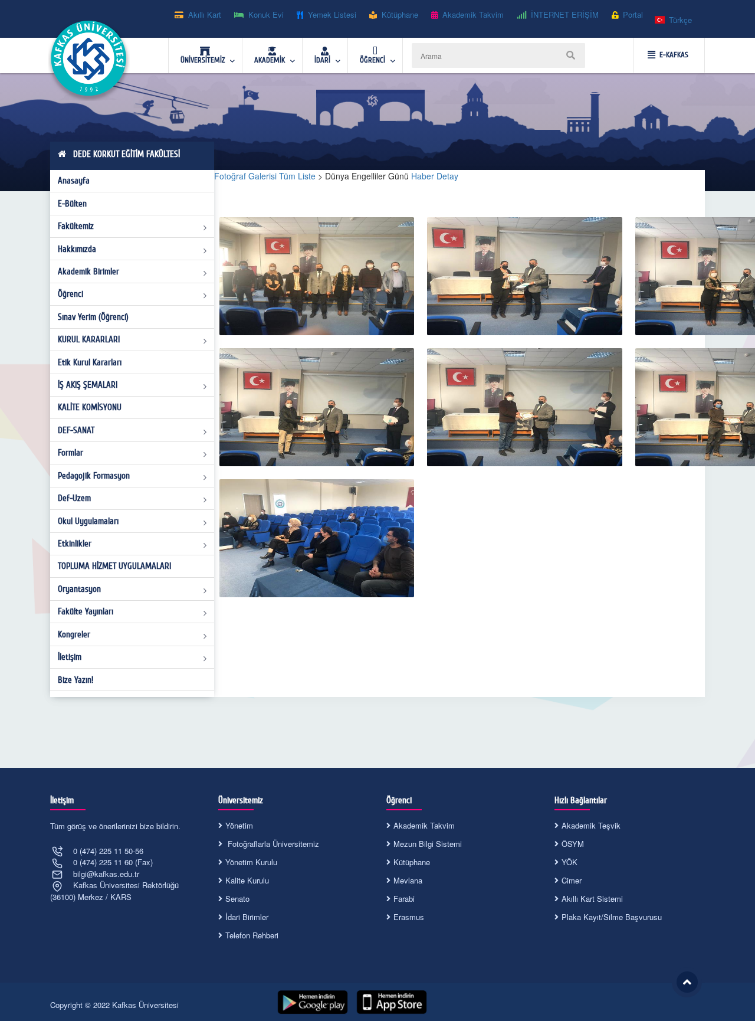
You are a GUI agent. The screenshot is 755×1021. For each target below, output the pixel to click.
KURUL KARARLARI (89, 339)
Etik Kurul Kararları (90, 362)
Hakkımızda (77, 249)
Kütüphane (411, 862)
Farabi (404, 898)
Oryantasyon (79, 589)
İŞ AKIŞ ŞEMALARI (87, 384)
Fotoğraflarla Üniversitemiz (272, 843)
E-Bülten (72, 203)
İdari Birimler (246, 916)
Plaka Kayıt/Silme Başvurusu (612, 916)
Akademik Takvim (424, 825)
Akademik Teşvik (591, 825)
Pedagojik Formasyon (94, 475)
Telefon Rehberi (251, 935)
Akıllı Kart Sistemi (592, 898)
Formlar (70, 452)
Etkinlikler (74, 543)
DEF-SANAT (76, 430)
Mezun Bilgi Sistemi (427, 843)
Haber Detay (434, 176)
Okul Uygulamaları (88, 521)
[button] (674, 20)
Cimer (572, 880)
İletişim (69, 657)
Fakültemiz (76, 226)
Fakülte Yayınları (85, 611)
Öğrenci (70, 294)
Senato (237, 898)
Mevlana (407, 880)
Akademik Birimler (88, 271)
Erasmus (408, 916)
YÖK (569, 862)
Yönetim (239, 825)
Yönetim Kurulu (251, 862)
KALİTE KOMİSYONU (90, 407)
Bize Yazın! (75, 680)
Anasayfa (74, 180)
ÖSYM (573, 843)
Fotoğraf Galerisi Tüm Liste (265, 176)
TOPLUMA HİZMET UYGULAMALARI (114, 566)
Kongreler (74, 634)
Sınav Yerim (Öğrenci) (93, 317)
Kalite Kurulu (247, 880)
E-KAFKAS (673, 55)
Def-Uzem (74, 498)
